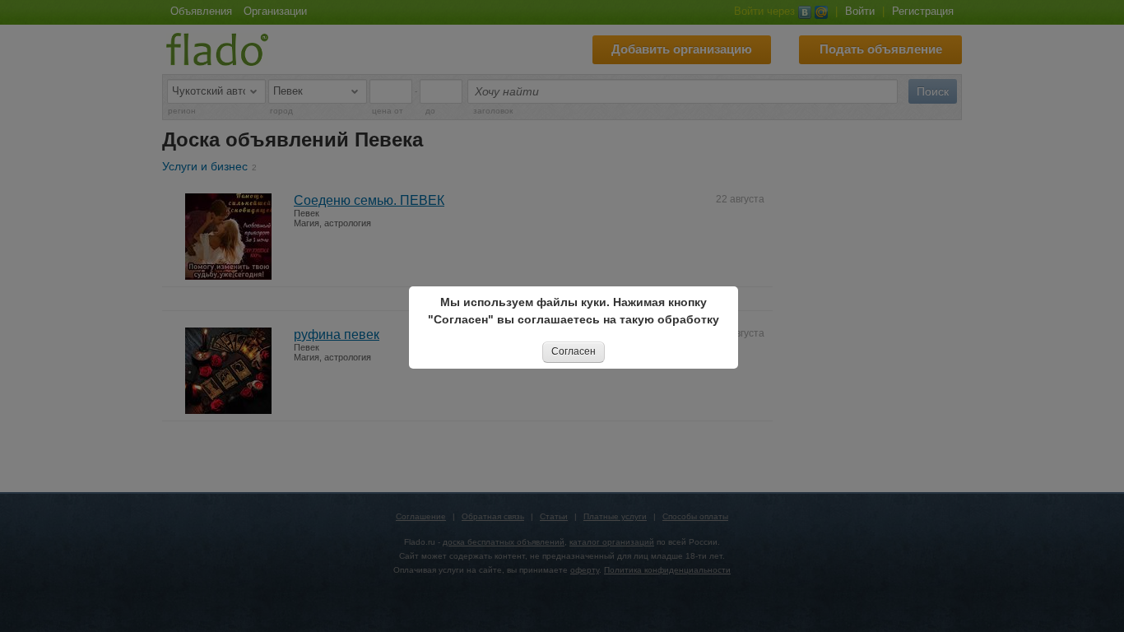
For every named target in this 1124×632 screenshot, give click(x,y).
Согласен (573, 351)
